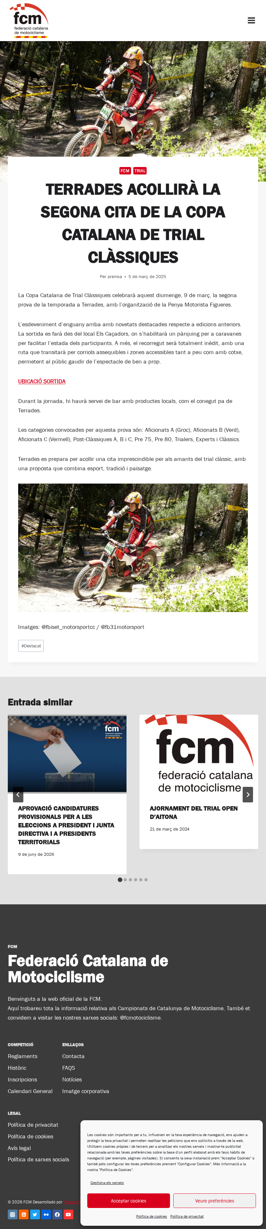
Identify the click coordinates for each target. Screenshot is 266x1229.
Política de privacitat (187, 1216)
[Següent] (248, 794)
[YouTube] (68, 1214)
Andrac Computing (79, 1202)
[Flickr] (46, 1214)
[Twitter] (35, 1214)
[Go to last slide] (18, 794)
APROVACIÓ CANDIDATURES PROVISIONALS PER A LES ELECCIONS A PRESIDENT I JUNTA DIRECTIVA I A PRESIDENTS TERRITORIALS (66, 825)
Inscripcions (22, 1079)
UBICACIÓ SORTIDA (42, 381)
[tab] (120, 879)
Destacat (31, 645)
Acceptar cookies (128, 1200)
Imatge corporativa (85, 1091)
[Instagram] (13, 1214)
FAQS (68, 1068)
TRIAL (140, 170)
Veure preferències (214, 1200)
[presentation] (67, 754)
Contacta (73, 1056)
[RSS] (24, 1214)
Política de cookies (151, 1216)
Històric (17, 1068)
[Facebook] (57, 1214)
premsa (115, 276)
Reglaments (22, 1056)
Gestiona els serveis (107, 1182)
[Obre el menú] (251, 21)
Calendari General (30, 1091)
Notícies (72, 1079)
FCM (125, 170)
